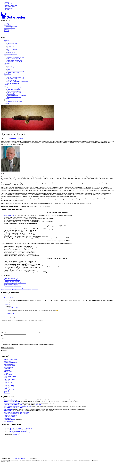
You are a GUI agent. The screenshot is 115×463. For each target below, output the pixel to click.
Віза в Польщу (8, 3)
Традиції (6, 391)
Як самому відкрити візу (14, 89)
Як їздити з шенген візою (14, 101)
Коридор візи (11, 68)
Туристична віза (12, 43)
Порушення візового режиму (15, 71)
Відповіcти (7, 304)
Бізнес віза (10, 44)
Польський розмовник (10, 415)
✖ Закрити (4, 37)
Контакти (7, 103)
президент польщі (6, 289)
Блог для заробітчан (20, 458)
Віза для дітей (11, 51)
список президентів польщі (31, 289)
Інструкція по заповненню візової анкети (16, 413)
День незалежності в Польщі (12, 280)
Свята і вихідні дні (9, 416)
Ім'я (2, 335)
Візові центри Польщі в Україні (22, 432)
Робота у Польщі (9, 390)
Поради (6, 84)
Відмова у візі (11, 69)
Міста (5, 377)
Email (3, 338)
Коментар (4, 332)
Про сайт (6, 9)
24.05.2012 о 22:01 (9, 297)
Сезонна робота (11, 80)
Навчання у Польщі (9, 379)
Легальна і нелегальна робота (15, 78)
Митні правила (8, 421)
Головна (6, 2)
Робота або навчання (13, 83)
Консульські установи (10, 54)
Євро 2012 (7, 370)
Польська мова (8, 383)
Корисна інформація (10, 376)
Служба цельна (17, 434)
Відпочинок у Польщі (10, 362)
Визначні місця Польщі (10, 359)
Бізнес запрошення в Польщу (18, 429)
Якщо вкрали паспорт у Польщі (16, 95)
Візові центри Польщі (13, 58)
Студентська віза (12, 49)
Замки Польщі (8, 371)
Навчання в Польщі (9, 6)
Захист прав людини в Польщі (12, 284)
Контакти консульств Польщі (15, 57)
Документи (7, 368)
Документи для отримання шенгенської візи (16, 412)
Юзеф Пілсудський (9, 215)
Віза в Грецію (11, 52)
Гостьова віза (11, 48)
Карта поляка (8, 374)
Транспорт (7, 393)
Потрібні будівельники (10, 5)
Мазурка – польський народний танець (21, 428)
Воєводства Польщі (9, 365)
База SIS (9, 66)
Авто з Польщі (8, 8)
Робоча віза (10, 46)
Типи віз (6, 40)
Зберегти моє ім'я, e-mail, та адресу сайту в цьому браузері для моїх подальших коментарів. (29, 344)
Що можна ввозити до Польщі (12, 278)
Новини (6, 98)
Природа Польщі (9, 387)
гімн (40, 404)
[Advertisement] (57, 446)
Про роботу (7, 74)
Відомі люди (7, 361)
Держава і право (11, 138)
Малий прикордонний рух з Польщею (15, 283)
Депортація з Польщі (13, 72)
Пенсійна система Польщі (11, 281)
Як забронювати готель (14, 92)
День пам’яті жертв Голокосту (12, 286)
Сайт (2, 341)
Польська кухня (8, 382)
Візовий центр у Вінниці (14, 60)
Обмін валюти (8, 418)
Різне (5, 388)
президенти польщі (17, 289)
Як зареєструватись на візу (15, 61)
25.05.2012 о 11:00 (12, 307)
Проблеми (7, 63)
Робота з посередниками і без (15, 77)
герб (37, 404)
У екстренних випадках (14, 97)
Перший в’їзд (11, 94)
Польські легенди (9, 385)
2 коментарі (20, 138)
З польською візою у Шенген (15, 88)
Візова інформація (9, 364)
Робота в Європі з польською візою (17, 81)
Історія (6, 373)
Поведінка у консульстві (14, 91)
